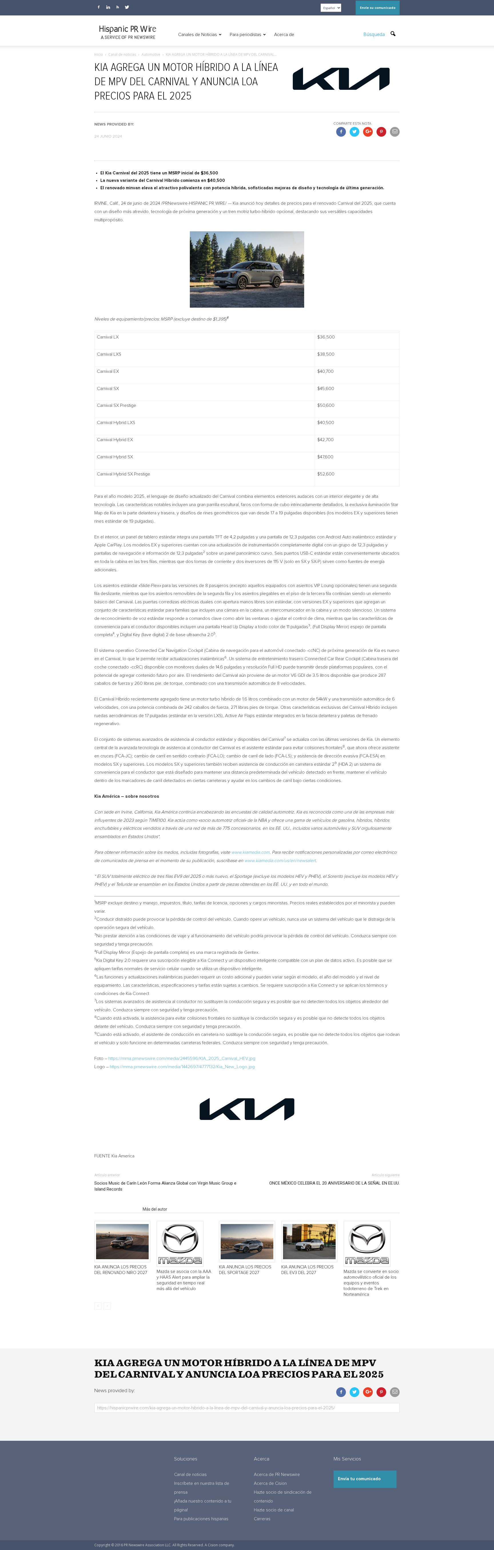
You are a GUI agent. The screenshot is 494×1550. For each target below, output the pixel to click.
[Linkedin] (108, 7)
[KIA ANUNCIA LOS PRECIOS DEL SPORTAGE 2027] (247, 1241)
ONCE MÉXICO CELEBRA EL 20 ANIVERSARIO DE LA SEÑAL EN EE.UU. (334, 1183)
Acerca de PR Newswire (277, 1475)
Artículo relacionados (117, 1209)
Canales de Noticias (197, 34)
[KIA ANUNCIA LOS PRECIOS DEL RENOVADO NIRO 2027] (122, 1241)
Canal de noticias (190, 1475)
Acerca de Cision (270, 1483)
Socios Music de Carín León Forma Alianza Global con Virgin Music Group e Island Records (165, 1186)
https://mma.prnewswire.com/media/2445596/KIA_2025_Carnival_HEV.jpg (181, 1058)
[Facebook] (98, 7)
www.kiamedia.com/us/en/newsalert (280, 860)
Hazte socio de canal (274, 1510)
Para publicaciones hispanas (201, 1519)
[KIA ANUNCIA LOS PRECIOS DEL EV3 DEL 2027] (309, 1241)
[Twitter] (127, 7)
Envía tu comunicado (359, 1479)
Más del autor (155, 1209)
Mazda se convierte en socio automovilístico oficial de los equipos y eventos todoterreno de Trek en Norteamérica (371, 1283)
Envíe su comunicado (377, 7)
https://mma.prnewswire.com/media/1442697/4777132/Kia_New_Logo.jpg (182, 1066)
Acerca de (284, 34)
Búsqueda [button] (374, 34)
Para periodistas (245, 34)
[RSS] (117, 7)
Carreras (262, 1519)
